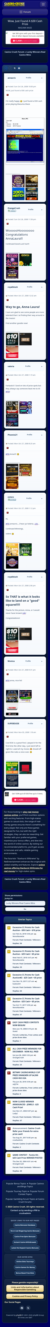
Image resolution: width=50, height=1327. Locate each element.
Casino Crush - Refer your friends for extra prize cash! (27, 1131)
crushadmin (18, 1140)
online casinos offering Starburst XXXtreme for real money (24, 868)
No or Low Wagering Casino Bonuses (25, 1231)
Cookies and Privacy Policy (25, 1296)
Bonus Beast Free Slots (25, 1273)
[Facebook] (21, 1308)
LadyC (15, 1113)
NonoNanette (18, 936)
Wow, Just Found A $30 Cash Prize (25, 22)
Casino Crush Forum (14, 52)
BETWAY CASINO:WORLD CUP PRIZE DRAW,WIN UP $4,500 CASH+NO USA (26, 1075)
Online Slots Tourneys (25, 1261)
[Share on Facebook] (19, 68)
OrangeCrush (18, 1057)
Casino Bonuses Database (25, 1225)
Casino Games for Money (25, 1267)
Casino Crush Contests (29, 1143)
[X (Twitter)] (28, 1308)
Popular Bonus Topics (16, 1183)
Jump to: (9, 898)
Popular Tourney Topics (17, 1191)
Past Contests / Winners (29, 940)
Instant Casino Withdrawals (25, 1242)
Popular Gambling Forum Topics (20, 1199)
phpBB (19, 1315)
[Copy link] (10, 68)
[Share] (6, 68)
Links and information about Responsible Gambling (25, 1288)
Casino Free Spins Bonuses (25, 1236)
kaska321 (17, 984)
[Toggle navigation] (43, 4)
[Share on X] (15, 68)
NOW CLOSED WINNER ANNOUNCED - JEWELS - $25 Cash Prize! (26, 1104)
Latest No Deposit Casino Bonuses (25, 1248)
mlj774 (15, 1084)
